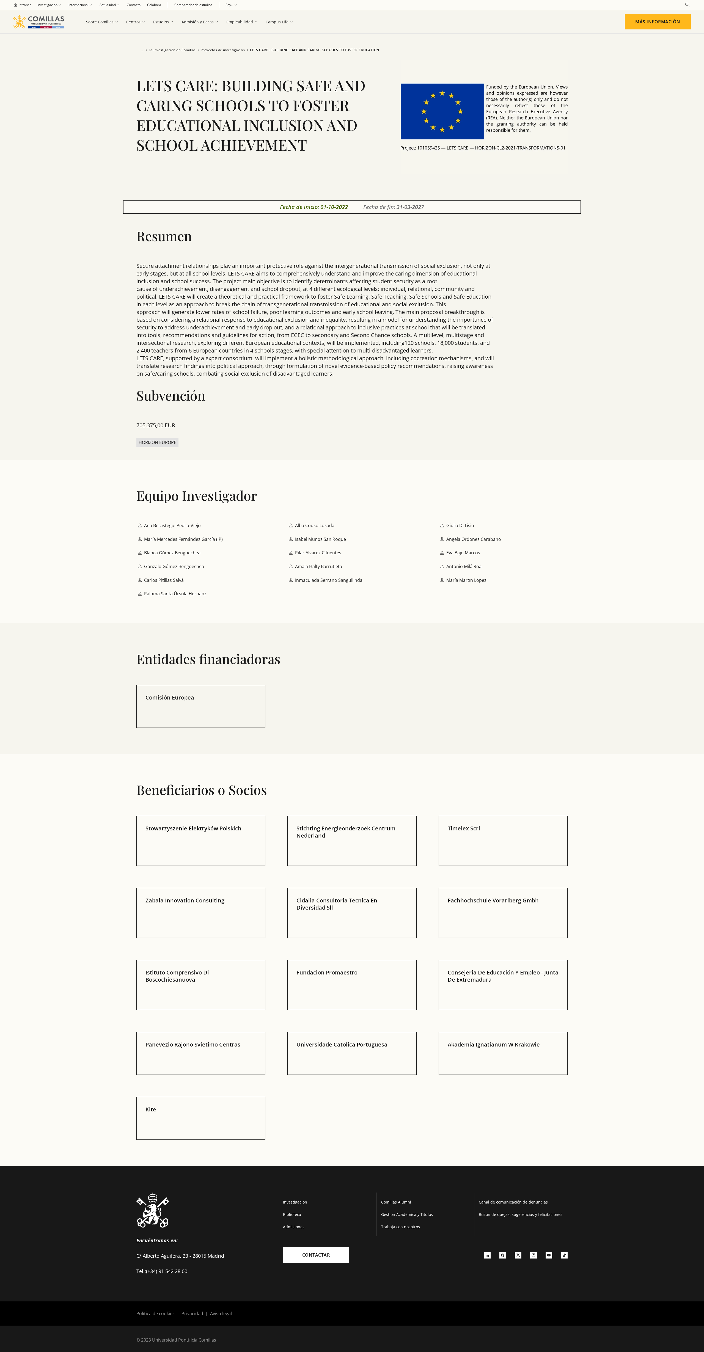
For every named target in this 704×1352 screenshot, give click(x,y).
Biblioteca (292, 1214)
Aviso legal (221, 1313)
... (142, 50)
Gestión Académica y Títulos (407, 1214)
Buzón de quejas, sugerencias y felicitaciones (520, 1214)
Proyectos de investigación (223, 50)
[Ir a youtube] (549, 1255)
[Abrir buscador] (687, 5)
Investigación (295, 1202)
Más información (657, 22)
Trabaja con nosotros (400, 1226)
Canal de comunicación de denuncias (513, 1202)
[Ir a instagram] (533, 1255)
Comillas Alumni (396, 1202)
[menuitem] (22, 5)
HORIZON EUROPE (157, 442)
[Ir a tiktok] (564, 1255)
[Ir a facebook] (502, 1255)
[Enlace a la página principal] (40, 22)
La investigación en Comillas (172, 50)
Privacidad (192, 1313)
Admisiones (293, 1226)
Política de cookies (155, 1313)
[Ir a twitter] (518, 1255)
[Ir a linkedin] (487, 1255)
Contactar (316, 1255)
